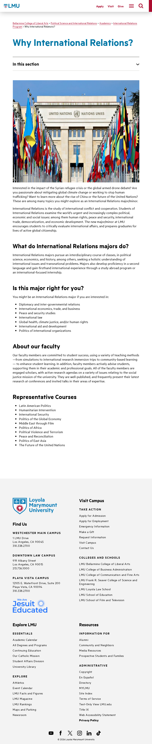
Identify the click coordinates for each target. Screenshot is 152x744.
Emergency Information (94, 526)
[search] (141, 6)
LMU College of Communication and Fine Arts (109, 574)
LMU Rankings (22, 704)
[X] (70, 733)
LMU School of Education (96, 594)
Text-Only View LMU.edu (95, 704)
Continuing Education (27, 650)
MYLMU (84, 688)
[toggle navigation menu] (131, 6)
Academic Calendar (25, 639)
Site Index (85, 693)
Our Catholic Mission (26, 655)
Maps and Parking (24, 709)
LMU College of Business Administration (105, 569)
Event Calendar (22, 688)
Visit (111, 6)
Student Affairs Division (28, 661)
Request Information (92, 537)
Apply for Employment (93, 521)
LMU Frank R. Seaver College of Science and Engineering (108, 582)
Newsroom (19, 715)
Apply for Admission (92, 515)
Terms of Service (90, 698)
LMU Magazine (22, 698)
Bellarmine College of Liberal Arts (30, 23)
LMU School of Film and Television (101, 600)
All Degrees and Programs (30, 645)
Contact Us (86, 548)
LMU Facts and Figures (28, 693)
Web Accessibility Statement (97, 715)
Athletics (18, 682)
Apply (100, 6)
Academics (105, 23)
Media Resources (90, 650)
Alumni (83, 639)
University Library (24, 666)
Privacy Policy (89, 720)
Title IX (84, 709)
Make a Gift (86, 532)
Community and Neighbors (96, 645)
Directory (85, 682)
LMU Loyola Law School (95, 589)
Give (121, 6)
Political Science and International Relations (74, 23)
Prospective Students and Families (101, 655)
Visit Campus (87, 542)
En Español (86, 677)
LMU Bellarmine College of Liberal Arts (104, 564)
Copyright (85, 671)
